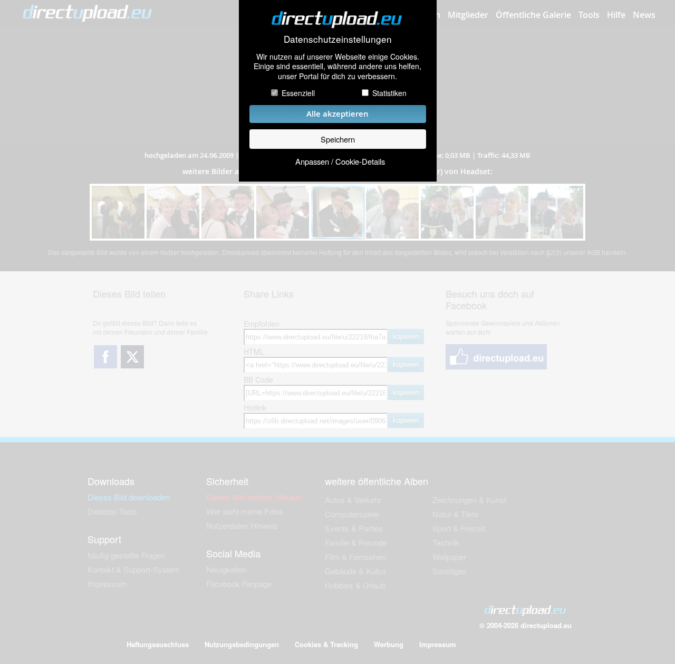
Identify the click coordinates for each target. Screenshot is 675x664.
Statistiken (389, 93)
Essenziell (298, 93)
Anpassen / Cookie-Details (340, 161)
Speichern (338, 139)
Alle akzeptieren (337, 114)
